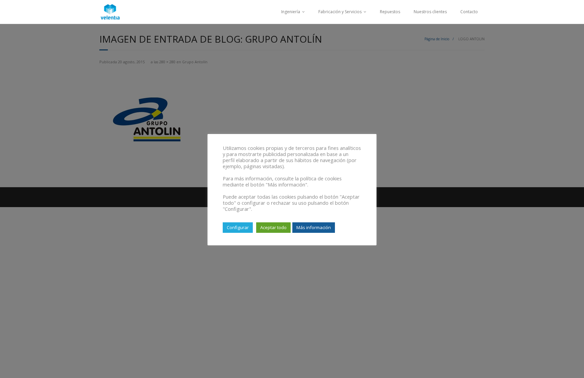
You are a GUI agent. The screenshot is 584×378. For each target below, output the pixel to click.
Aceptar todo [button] (273, 227)
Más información (313, 227)
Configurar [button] (238, 227)
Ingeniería (290, 12)
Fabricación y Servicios (340, 12)
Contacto (469, 12)
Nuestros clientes (430, 12)
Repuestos (390, 12)
